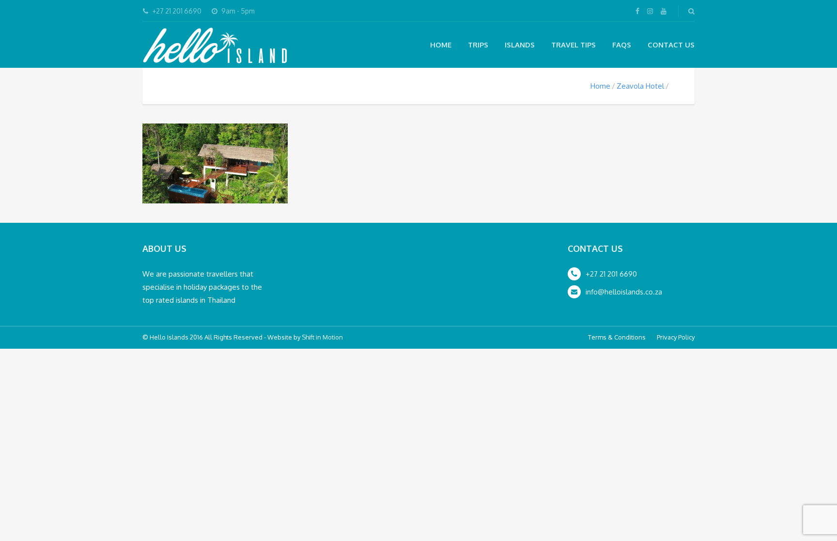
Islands (520, 44)
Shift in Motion (322, 337)
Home (440, 44)
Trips (478, 44)
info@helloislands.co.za (624, 291)
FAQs (621, 44)
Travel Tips (573, 44)
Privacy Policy (676, 337)
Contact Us (671, 44)
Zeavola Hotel (640, 86)
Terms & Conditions (617, 337)
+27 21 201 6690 (611, 273)
